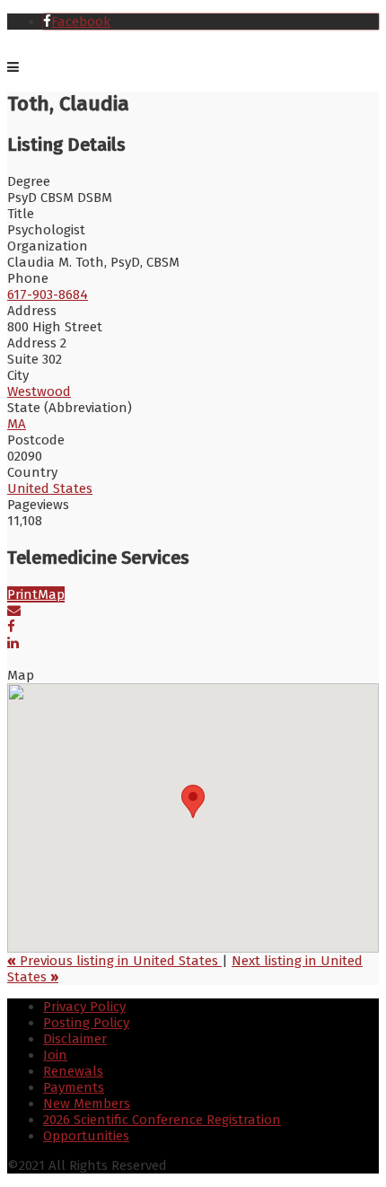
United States (49, 488)
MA (16, 424)
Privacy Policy (84, 1006)
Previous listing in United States (114, 961)
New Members (86, 1103)
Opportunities (86, 1136)
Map (51, 594)
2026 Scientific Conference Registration (162, 1120)
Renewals (73, 1071)
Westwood (39, 391)
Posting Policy (86, 1023)
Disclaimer (75, 1039)
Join (55, 1055)
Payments (73, 1087)
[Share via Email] (14, 610)
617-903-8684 (47, 294)
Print (22, 594)
